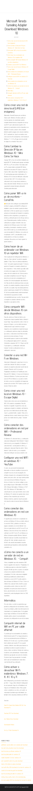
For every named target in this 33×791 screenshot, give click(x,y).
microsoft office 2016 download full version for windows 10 (16, 767)
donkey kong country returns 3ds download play (13, 777)
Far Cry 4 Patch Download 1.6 (11, 730)
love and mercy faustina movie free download (12, 748)
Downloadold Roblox (9, 725)
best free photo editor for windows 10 (10, 754)
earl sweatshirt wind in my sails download (11, 761)
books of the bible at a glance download (11, 764)
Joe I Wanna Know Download (11, 719)
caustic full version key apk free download (11, 770)
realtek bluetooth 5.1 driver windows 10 (11, 758)
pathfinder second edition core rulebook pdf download (14, 745)
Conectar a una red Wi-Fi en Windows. (17, 64)
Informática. (10, 91)
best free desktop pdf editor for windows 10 (12, 774)
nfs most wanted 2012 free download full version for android (16, 780)
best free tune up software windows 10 (11, 751)
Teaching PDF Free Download (11, 713)
